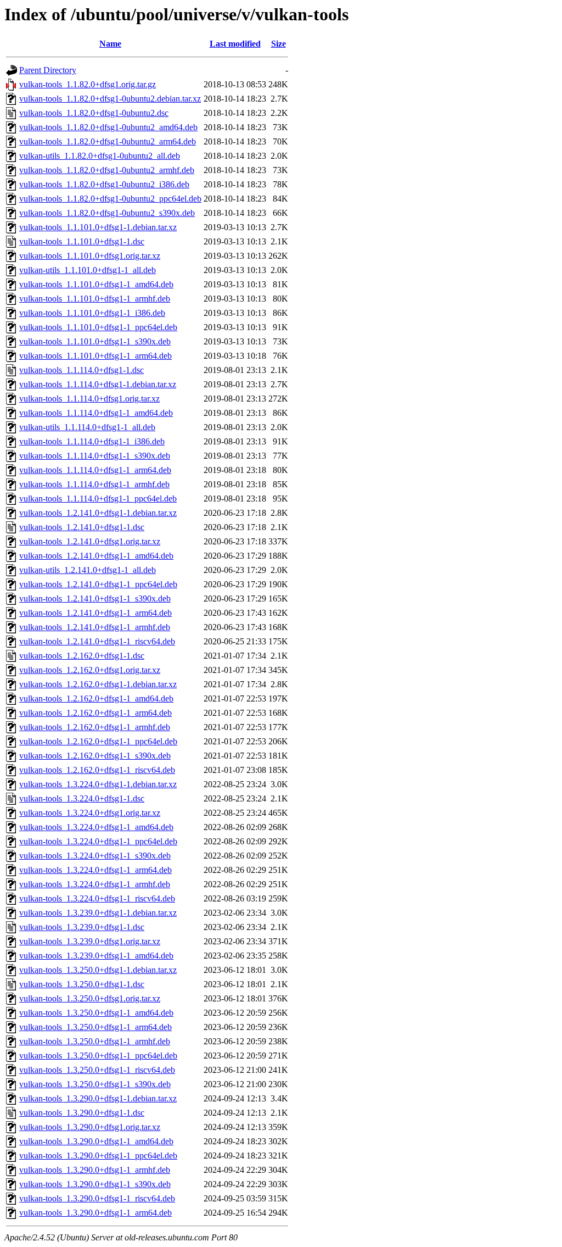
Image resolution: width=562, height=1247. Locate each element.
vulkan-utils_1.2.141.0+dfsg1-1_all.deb (87, 570)
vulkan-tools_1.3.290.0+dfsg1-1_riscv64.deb (97, 1198)
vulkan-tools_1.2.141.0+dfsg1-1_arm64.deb (95, 612)
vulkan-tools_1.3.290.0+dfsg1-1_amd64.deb (96, 1141)
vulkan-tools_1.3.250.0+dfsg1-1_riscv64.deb (97, 1070)
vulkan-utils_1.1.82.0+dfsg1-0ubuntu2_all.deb (99, 155)
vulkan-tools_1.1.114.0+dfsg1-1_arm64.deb (95, 470)
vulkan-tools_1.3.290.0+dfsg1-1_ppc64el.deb (98, 1155)
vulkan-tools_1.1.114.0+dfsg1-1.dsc (81, 370)
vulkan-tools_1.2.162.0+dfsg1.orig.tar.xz (89, 670)
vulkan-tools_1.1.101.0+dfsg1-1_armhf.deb (94, 298)
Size (278, 43)
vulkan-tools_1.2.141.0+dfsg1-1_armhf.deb (94, 627)
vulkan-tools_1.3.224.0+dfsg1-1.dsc (81, 798)
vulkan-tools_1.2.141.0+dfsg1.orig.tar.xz (89, 541)
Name (110, 43)
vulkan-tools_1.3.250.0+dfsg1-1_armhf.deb (94, 1041)
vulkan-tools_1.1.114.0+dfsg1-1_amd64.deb (96, 412)
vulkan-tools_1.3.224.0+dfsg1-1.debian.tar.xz (98, 784)
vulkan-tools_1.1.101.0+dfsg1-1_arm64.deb (95, 355)
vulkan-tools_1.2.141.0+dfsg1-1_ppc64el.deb (98, 584)
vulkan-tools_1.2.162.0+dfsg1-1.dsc (81, 655)
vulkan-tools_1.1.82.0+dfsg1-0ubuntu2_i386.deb (104, 184)
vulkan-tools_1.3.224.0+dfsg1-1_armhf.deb (94, 884)
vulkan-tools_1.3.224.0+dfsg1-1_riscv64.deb (97, 898)
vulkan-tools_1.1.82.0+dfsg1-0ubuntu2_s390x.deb (107, 213)
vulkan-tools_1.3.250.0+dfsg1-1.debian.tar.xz (98, 970)
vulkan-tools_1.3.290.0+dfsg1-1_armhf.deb (94, 1169)
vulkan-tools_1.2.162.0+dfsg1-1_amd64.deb (96, 698)
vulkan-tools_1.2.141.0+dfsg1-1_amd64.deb (96, 555)
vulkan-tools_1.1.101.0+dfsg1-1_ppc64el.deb (98, 327)
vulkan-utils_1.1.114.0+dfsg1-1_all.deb (87, 427)
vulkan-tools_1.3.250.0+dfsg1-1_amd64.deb (96, 1012)
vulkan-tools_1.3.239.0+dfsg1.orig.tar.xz (89, 941)
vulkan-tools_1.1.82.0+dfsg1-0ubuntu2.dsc (93, 113)
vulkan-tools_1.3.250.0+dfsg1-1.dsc (81, 984)
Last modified (235, 43)
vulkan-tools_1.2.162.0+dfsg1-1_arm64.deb (95, 712)
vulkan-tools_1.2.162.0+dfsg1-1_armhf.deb (94, 727)
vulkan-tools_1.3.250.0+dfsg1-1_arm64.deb (95, 1027)
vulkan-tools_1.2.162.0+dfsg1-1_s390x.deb (95, 755)
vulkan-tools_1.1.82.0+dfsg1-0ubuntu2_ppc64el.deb (110, 198)
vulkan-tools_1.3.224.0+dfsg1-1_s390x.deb (95, 855)
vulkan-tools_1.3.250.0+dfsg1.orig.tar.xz (89, 998)
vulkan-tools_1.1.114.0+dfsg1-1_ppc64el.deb (98, 498)
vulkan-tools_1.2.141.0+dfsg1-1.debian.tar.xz (98, 512)
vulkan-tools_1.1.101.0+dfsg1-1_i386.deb (92, 313)
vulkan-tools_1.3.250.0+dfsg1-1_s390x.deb (95, 1084)
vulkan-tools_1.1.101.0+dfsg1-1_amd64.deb (96, 284)
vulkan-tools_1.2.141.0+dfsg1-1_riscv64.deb (97, 641)
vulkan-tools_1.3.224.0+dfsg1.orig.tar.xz (89, 812)
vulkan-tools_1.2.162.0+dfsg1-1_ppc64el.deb (98, 741)
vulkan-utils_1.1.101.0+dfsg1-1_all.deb (87, 270)
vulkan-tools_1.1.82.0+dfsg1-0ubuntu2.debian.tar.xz (110, 98)
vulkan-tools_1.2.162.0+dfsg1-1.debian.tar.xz (98, 684)
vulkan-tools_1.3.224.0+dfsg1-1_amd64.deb (96, 827)
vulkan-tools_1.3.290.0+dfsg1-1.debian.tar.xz (98, 1098)
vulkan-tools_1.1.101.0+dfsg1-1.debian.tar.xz (98, 227)
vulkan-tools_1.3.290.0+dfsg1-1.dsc (81, 1112)
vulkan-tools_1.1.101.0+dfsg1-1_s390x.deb (95, 341)
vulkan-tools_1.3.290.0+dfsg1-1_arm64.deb (95, 1212)
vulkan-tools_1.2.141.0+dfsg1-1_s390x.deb (95, 598)
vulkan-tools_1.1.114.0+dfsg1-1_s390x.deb (94, 455)
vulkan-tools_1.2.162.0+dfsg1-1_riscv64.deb (97, 770)
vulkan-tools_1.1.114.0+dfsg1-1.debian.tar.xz (97, 384)
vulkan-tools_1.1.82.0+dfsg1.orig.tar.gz (87, 84)
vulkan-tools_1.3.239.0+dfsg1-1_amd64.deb (96, 955)
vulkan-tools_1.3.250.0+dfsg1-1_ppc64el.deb (98, 1055)
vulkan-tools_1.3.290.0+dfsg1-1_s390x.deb (95, 1184)
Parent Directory (47, 70)
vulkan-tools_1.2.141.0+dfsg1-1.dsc (81, 527)
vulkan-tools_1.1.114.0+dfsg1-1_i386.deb (92, 441)
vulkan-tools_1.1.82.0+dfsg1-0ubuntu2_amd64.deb (108, 127)
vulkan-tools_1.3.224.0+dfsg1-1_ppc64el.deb (98, 841)
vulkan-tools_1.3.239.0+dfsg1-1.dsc (81, 927)
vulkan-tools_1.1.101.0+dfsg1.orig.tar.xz (89, 255)
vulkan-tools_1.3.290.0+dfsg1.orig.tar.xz (89, 1127)
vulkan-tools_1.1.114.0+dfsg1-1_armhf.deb (94, 484)
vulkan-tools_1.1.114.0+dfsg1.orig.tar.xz (89, 398)
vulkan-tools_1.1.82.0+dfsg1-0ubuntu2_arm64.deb (107, 141)
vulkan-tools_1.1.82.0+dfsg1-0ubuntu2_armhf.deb (106, 170)
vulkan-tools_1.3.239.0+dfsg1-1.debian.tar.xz (98, 912)
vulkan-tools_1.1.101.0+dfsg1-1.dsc (81, 241)
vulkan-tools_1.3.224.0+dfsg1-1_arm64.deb (95, 870)
